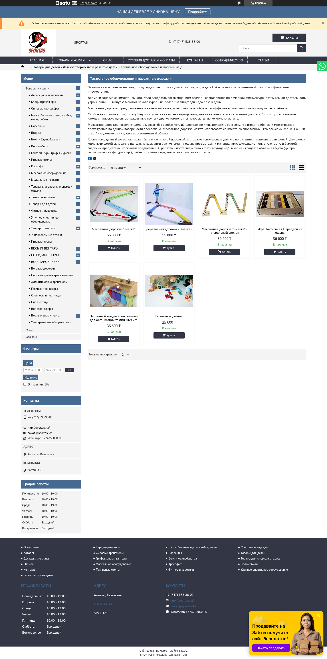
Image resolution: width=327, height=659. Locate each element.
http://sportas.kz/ (39, 427)
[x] (94, 159)
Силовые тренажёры (45, 108)
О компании (31, 547)
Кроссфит (37, 166)
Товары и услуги (71, 60)
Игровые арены (41, 241)
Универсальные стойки (46, 235)
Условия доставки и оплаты (151, 60)
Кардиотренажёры (43, 101)
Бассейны (37, 126)
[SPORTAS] (38, 54)
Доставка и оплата (36, 558)
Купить (115, 248)
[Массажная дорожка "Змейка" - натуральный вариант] (224, 204)
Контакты (195, 60)
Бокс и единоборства (182, 558)
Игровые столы (41, 159)
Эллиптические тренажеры (49, 282)
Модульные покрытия (45, 179)
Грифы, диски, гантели (111, 558)
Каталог (29, 553)
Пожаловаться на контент (170, 654)
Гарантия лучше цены (38, 575)
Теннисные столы (43, 197)
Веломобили (39, 146)
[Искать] (301, 48)
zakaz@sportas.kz (40, 433)
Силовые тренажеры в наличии (52, 275)
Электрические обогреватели (51, 322)
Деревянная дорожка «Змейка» (169, 229)
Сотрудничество (229, 60)
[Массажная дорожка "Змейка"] (114, 204)
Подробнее (197, 12)
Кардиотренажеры (108, 547)
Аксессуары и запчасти (47, 95)
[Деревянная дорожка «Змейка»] (169, 204)
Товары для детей (46, 67)
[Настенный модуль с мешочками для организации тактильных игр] (114, 291)
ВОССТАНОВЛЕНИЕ (45, 262)
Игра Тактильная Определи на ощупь (280, 230)
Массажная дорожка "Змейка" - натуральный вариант (224, 230)
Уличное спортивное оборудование (264, 569)
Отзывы (31, 337)
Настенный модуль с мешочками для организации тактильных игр (114, 318)
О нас (107, 60)
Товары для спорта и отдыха (260, 558)
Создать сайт (88, 3)
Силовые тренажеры (109, 553)
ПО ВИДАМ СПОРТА (45, 255)
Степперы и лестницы (46, 295)
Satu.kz (183, 650)
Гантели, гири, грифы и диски (51, 153)
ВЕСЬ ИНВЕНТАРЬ (44, 248)
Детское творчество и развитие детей (90, 67)
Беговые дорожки (43, 268)
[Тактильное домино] (169, 291)
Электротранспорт (43, 228)
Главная (37, 60)
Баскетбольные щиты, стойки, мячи (192, 547)
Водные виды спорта (45, 315)
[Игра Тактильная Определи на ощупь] (280, 204)
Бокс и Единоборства (45, 139)
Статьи (263, 60)
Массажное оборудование (48, 173)
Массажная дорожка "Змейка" (113, 229)
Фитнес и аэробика (44, 210)
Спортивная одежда (254, 547)
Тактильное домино (169, 316)
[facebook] (90, 159)
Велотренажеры (42, 308)
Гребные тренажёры (44, 288)
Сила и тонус (40, 302)
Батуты (36, 132)
